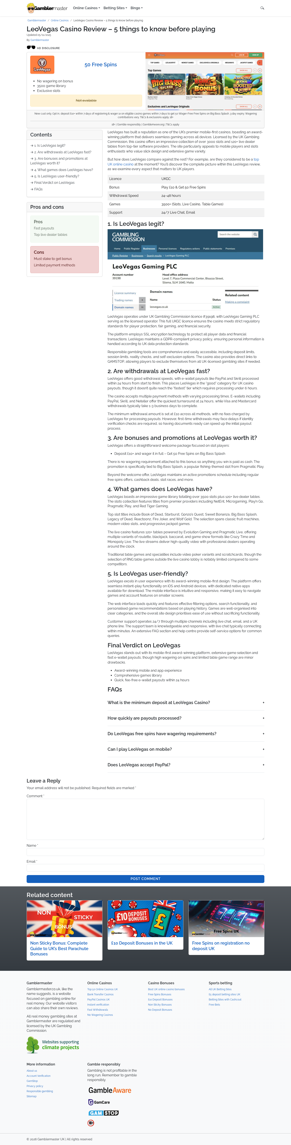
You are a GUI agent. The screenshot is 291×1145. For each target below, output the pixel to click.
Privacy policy (35, 1086)
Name (32, 846)
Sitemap (31, 1096)
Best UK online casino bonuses (166, 989)
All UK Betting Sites (220, 989)
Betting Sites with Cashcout (225, 999)
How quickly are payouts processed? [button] (145, 718)
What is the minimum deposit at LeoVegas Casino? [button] (159, 702)
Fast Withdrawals (97, 1009)
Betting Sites (114, 8)
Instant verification (98, 1004)
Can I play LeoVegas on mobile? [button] (140, 749)
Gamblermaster (36, 20)
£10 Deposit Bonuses (160, 999)
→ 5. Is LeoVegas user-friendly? (54, 176)
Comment (35, 796)
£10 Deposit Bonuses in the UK (142, 943)
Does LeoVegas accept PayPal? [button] (139, 764)
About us (32, 1070)
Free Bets (214, 1004)
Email (32, 861)
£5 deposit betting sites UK (224, 994)
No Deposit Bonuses (160, 1009)
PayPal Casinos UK (98, 999)
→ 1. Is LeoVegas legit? (47, 145)
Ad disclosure (48, 48)
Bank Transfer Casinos (100, 994)
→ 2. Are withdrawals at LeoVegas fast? (60, 152)
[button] (262, 8)
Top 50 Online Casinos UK (102, 989)
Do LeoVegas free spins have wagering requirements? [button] (162, 733)
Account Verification (38, 1075)
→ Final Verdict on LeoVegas (52, 183)
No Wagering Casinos (100, 1014)
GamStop (32, 1081)
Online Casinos (85, 8)
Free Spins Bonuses (159, 994)
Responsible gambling (40, 1091)
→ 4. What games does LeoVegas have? (61, 170)
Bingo (135, 8)
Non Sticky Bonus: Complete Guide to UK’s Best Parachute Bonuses (59, 949)
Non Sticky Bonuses (160, 1004)
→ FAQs (36, 189)
